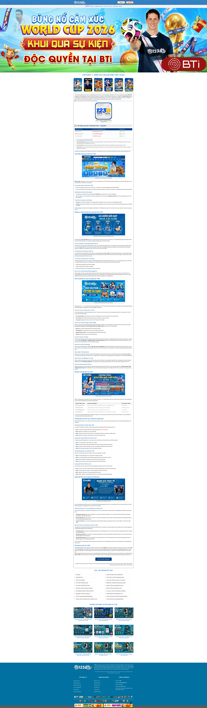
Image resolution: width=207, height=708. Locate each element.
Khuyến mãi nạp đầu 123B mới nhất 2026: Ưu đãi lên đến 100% (103, 654)
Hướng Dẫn (115, 6)
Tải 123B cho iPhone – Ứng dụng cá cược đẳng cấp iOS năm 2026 (124, 637)
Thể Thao (105, 6)
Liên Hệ (120, 6)
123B (83, 306)
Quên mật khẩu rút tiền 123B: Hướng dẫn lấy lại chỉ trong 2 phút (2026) (83, 637)
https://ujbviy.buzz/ (94, 100)
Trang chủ (87, 6)
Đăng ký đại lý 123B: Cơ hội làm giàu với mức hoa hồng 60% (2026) (124, 620)
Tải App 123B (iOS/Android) (98, 133)
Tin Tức (110, 6)
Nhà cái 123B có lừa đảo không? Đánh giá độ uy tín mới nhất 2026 (103, 620)
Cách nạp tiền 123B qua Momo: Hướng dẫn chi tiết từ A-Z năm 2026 (103, 637)
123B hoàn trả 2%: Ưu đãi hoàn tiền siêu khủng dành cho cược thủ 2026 (83, 654)
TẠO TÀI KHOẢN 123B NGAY (103, 559)
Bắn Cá (92, 6)
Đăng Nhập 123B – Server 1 (98, 131)
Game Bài (97, 6)
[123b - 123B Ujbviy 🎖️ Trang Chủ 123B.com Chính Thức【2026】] (80, 2)
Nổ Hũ (101, 6)
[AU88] (88, 705)
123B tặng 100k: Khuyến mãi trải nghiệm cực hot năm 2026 (124, 654)
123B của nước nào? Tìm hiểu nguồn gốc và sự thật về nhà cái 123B (83, 620)
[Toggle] (75, 575)
